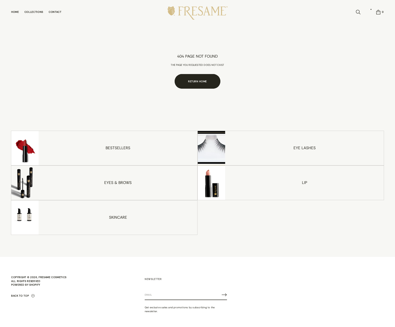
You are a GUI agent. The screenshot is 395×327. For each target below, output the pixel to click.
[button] (358, 12)
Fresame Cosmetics (53, 277)
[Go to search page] (358, 12)
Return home (197, 81)
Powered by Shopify (25, 284)
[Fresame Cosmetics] (197, 12)
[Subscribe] (224, 295)
